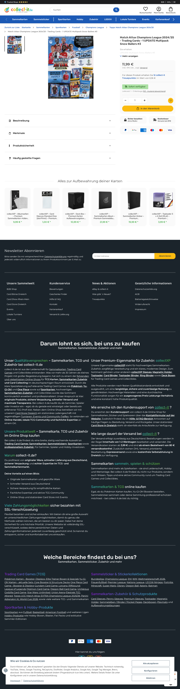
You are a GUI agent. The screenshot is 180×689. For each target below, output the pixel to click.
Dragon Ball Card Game (63, 589)
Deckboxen (149, 602)
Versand (143, 68)
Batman (153, 585)
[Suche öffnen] (116, 9)
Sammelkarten (19, 19)
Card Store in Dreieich (104, 425)
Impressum (140, 309)
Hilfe (169, 2)
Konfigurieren (150, 670)
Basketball (38, 612)
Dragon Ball (132, 585)
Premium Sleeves (134, 598)
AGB (137, 294)
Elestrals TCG (73, 592)
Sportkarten (64, 19)
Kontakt (53, 304)
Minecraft (96, 585)
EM (129, 579)
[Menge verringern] (125, 100)
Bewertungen (56, 289)
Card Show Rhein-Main (18, 299)
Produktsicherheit (23, 145)
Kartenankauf (163, 19)
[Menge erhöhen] (145, 100)
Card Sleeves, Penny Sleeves (107, 598)
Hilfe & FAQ (55, 299)
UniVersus (83, 589)
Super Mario (109, 585)
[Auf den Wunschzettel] (170, 100)
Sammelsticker (41, 19)
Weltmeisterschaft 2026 (151, 579)
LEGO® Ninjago (154, 582)
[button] (146, 10)
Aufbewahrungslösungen (105, 605)
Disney (121, 585)
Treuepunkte (98, 299)
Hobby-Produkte (14, 615)
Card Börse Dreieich (17, 294)
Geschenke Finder (58, 294)
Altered (8, 596)
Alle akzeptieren (150, 663)
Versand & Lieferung (59, 314)
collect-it (162, 407)
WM (134, 579)
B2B (162, 2)
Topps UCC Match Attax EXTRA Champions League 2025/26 (47, 596)
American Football (55, 612)
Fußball (27, 612)
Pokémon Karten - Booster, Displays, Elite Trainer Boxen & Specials (41, 579)
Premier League (117, 582)
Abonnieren (165, 256)
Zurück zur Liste (12, 27)
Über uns (11, 319)
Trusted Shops (12, 2)
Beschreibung (21, 120)
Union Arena (58, 592)
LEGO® (108, 19)
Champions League (116, 579)
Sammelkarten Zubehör (73, 379)
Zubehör (93, 19)
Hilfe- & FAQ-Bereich (141, 418)
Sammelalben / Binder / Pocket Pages (121, 602)
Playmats (162, 602)
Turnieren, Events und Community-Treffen (45, 416)
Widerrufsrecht (142, 304)
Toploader (150, 598)
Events (145, 19)
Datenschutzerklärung (55, 256)
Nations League (135, 582)
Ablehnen (150, 678)
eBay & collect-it (100, 289)
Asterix (143, 585)
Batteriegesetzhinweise (146, 299)
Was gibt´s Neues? (101, 294)
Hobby (80, 19)
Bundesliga (97, 579)
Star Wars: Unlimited (38, 592)
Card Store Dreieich (16, 304)
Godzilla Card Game (15, 592)
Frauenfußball (99, 582)
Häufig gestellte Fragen (26, 158)
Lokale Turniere (128, 19)
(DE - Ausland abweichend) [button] (154, 91)
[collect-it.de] (18, 9)
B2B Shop (12, 289)
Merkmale (19, 133)
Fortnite (168, 582)
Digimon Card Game (38, 589)
